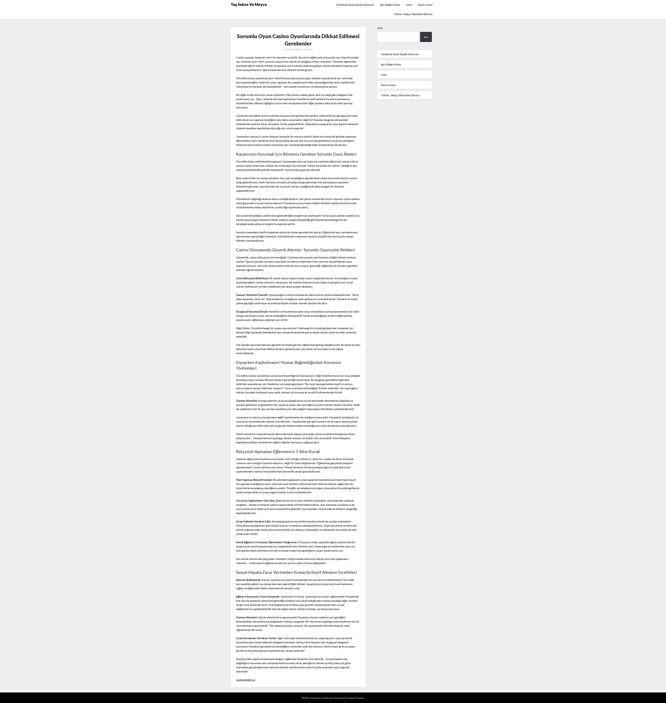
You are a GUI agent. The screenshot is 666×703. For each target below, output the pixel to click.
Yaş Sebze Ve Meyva (249, 4)
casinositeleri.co (245, 679)
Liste (409, 4)
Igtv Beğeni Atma (390, 4)
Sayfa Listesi (425, 4)
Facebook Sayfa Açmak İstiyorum (355, 4)
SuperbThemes (355, 697)
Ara (380, 28)
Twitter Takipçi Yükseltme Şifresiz (413, 14)
